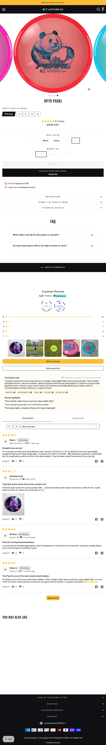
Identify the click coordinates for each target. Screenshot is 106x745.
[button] (48, 121)
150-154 (53, 154)
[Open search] (9, 426)
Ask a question (53, 368)
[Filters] (16, 426)
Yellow (56, 140)
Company (52, 716)
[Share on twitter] (102, 461)
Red (75, 140)
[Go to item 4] (71, 348)
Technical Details (53, 208)
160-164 (65, 154)
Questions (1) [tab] (78, 418)
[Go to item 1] (16, 348)
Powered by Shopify (53, 742)
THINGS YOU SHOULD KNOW (53, 202)
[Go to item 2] (34, 348)
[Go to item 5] (89, 348)
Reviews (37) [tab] (27, 418)
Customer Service (52, 710)
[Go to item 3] (53, 348)
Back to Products (55, 267)
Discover (52, 704)
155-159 (41, 154)
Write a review (53, 361)
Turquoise (33, 140)
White (45, 140)
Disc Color (53, 135)
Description (53, 197)
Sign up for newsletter (52, 697)
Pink (67, 140)
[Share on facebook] (96, 461)
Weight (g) (53, 149)
